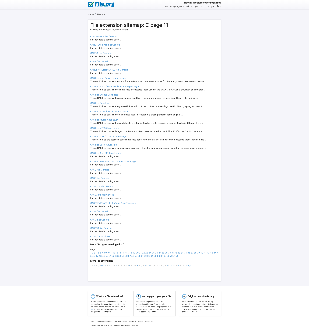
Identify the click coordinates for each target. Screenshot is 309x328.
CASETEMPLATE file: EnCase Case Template (113, 203)
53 (116, 256)
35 (185, 252)
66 (158, 256)
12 (114, 252)
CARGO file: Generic (100, 53)
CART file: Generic (99, 61)
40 (201, 252)
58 (132, 256)
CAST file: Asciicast (100, 236)
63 (148, 256)
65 (155, 256)
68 (165, 256)
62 (145, 256)
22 (143, 252)
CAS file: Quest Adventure (103, 144)
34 (182, 252)
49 (103, 256)
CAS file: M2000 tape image (104, 128)
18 (131, 252)
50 (107, 256)
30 (169, 252)
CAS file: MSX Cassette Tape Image (108, 136)
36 (188, 252)
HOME (92, 322)
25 (153, 252)
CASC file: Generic (99, 169)
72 (177, 256)
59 (136, 256)
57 (129, 256)
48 (100, 256)
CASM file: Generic (99, 219)
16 (125, 252)
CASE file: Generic (99, 178)
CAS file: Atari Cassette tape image (108, 78)
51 (110, 256)
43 (211, 252)
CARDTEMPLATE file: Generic (105, 44)
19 (134, 252)
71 (174, 256)
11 (111, 252)
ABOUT (140, 322)
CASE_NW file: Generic (101, 186)
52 (113, 256)
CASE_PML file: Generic (102, 194)
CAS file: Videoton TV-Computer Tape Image (113, 161)
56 (126, 256)
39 (198, 252)
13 (117, 252)
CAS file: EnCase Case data (104, 94)
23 (146, 252)
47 (97, 256)
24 (150, 252)
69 (168, 256)
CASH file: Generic (99, 211)
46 (93, 256)
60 (139, 256)
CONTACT (149, 322)
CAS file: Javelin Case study (104, 119)
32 (175, 252)
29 (166, 252)
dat (92, 309)
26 (156, 252)
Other (188, 265)
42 (208, 252)
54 (119, 256)
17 (128, 252)
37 (192, 252)
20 (137, 252)
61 (142, 256)
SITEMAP (132, 322)
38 (195, 252)
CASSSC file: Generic (101, 228)
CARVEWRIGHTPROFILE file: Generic (109, 69)
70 (171, 256)
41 (205, 252)
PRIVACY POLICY (121, 322)
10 (108, 252)
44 (215, 252)
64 (152, 256)
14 (120, 252)
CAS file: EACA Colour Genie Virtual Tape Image (114, 86)
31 (172, 252)
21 (140, 252)
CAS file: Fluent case (100, 103)
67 (161, 256)
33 (179, 252)
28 (163, 252)
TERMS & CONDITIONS (104, 322)
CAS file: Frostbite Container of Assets (110, 111)
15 (123, 252)
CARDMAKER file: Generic (103, 36)
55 (123, 256)
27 (159, 252)
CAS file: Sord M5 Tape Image (105, 153)
